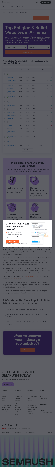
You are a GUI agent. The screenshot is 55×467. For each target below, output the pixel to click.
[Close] (50, 221)
